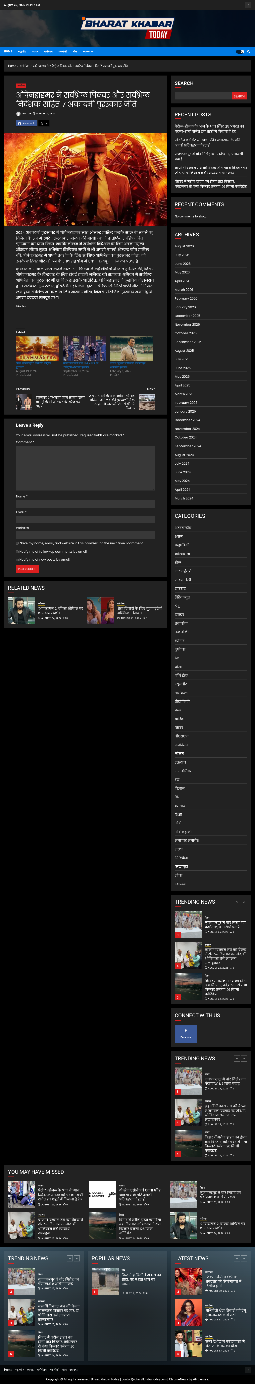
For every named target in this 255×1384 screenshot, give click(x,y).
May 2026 (182, 272)
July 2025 (182, 359)
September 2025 (188, 342)
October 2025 (186, 333)
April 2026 (182, 281)
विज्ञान (180, 788)
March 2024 (184, 498)
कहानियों (182, 545)
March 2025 (184, 394)
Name (22, 496)
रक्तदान (180, 762)
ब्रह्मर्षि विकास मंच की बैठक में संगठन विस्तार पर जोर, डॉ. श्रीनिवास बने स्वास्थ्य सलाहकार (211, 170)
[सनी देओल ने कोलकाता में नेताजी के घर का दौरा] (188, 1312)
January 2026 (185, 307)
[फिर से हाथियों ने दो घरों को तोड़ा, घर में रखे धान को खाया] (105, 1281)
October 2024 (186, 437)
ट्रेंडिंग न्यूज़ (182, 597)
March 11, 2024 (46, 113)
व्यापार (35, 51)
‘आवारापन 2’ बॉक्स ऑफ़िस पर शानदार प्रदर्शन (60, 610)
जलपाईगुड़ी (183, 571)
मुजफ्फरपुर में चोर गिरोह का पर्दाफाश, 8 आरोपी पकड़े (220, 1194)
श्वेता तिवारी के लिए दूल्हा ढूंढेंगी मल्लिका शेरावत (139, 610)
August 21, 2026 (131, 618)
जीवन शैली (183, 580)
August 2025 (184, 350)
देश (177, 658)
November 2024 (187, 429)
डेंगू (177, 606)
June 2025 (183, 368)
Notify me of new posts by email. (44, 559)
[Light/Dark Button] (240, 52)
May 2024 (182, 481)
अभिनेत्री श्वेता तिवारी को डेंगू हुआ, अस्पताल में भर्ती (225, 1281)
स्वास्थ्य (86, 51)
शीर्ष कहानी (183, 832)
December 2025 (187, 316)
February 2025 (186, 402)
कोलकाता (182, 554)
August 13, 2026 (219, 1319)
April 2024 (182, 489)
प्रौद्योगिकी (182, 701)
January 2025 (185, 411)
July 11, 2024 (133, 1293)
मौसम (179, 753)
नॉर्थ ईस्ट (181, 675)
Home (8, 51)
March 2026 (184, 289)
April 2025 (182, 385)
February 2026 (186, 298)
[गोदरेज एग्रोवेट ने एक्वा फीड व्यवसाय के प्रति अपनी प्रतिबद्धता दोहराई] (102, 1194)
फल (178, 710)
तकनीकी (63, 51)
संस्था (179, 849)
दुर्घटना (180, 649)
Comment (25, 442)
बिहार (179, 727)
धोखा (178, 667)
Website (22, 528)
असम (179, 536)
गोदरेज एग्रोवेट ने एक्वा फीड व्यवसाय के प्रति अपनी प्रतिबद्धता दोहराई (207, 143)
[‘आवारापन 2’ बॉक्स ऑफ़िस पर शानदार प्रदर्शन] (21, 610)
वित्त (178, 797)
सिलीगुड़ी (181, 866)
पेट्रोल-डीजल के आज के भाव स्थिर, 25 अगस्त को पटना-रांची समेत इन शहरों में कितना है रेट (225, 988)
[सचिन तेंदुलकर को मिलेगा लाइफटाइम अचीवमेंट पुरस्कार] (131, 348)
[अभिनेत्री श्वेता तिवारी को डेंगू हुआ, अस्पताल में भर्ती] (188, 1281)
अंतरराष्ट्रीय (183, 528)
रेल (177, 780)
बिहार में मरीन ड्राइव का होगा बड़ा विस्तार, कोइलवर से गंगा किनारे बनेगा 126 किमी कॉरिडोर (211, 184)
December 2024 (187, 420)
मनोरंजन (48, 51)
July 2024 (182, 463)
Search (184, 83)
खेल (75, 51)
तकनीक (181, 623)
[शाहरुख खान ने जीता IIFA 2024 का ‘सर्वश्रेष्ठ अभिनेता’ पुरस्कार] (84, 348)
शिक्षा (178, 814)
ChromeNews (178, 1379)
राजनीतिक (183, 771)
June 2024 (183, 472)
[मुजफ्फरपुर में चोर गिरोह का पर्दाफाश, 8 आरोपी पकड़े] (183, 1194)
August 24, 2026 (51, 618)
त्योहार (179, 641)
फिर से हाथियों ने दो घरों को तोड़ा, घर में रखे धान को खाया (155, 1282)
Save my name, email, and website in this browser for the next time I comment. (82, 543)
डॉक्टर (179, 614)
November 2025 (187, 324)
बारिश (179, 719)
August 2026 (184, 246)
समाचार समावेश (187, 840)
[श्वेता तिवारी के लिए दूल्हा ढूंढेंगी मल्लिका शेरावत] (100, 610)
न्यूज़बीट (22, 51)
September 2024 (188, 446)
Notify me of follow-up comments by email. (53, 551)
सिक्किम (181, 858)
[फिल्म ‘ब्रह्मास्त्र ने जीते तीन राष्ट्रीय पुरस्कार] (37, 348)
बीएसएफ (182, 736)
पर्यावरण (181, 693)
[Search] (248, 51)
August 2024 (184, 455)
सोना (178, 875)
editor (26, 113)
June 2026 (183, 263)
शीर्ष (177, 823)
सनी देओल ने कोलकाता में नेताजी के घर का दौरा (225, 1312)
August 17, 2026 (219, 1288)
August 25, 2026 (218, 936)
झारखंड (180, 588)
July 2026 (182, 255)
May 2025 (182, 376)
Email (21, 512)
